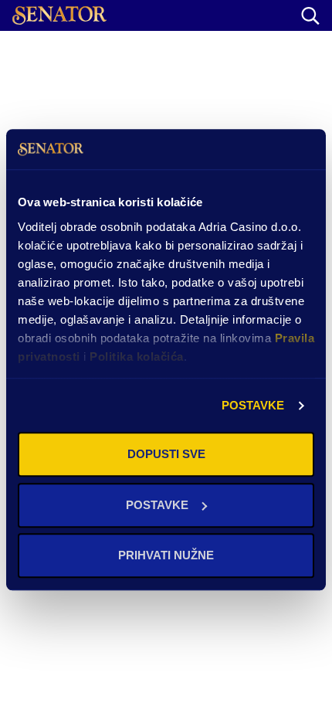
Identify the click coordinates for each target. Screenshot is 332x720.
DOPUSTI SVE (166, 454)
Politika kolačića (137, 356)
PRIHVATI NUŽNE (166, 555)
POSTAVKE (253, 405)
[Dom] (59, 15)
